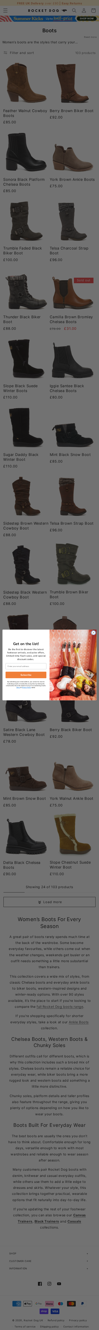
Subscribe (26, 674)
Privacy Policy (26, 687)
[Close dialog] (93, 633)
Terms (18, 687)
